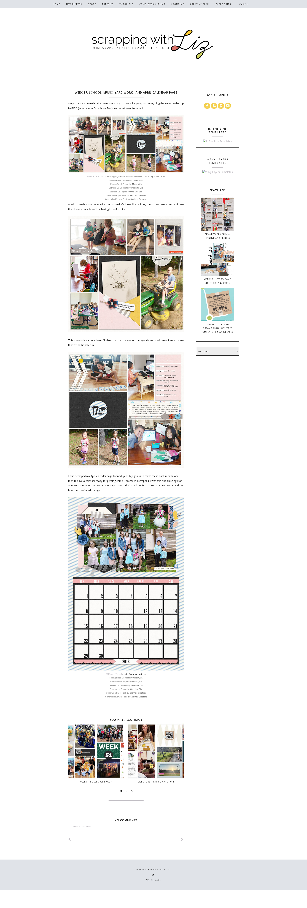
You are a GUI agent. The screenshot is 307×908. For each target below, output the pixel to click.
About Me (177, 4)
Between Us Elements (118, 188)
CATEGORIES (223, 4)
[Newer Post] (69, 839)
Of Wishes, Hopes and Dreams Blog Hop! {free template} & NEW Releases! (217, 328)
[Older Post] (182, 839)
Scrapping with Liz (158, 869)
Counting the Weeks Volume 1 (138, 176)
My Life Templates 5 (96, 176)
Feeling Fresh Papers (119, 184)
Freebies (107, 4)
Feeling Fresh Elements (119, 180)
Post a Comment (82, 826)
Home (56, 4)
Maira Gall (153, 880)
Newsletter (74, 4)
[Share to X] (121, 791)
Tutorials (126, 4)
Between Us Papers (118, 192)
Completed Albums (152, 4)
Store (92, 4)
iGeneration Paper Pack (116, 195)
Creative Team (199, 4)
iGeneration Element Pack (116, 199)
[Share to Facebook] (127, 791)
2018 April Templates (116, 674)
